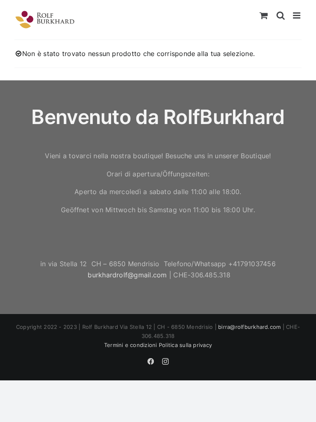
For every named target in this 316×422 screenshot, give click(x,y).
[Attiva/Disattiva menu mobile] (297, 15)
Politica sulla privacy (185, 345)
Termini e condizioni (130, 345)
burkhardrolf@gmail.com (127, 275)
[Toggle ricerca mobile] (280, 15)
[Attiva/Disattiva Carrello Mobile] (264, 15)
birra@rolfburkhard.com (249, 327)
